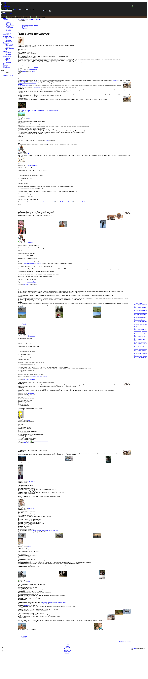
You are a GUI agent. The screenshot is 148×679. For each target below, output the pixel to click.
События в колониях (9, 61)
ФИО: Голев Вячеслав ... (140, 357)
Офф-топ (30, 19)
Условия (8, 40)
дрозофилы (33, 379)
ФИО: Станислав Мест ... (140, 342)
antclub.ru (8, 52)
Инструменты (10, 48)
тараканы (36, 67)
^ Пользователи (38, 110)
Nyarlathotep (31, 336)
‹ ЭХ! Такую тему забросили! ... (26, 110)
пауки (47, 140)
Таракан (33, 71)
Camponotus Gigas (31, 282)
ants (29, 118)
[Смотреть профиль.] (21, 44)
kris (29, 420)
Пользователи (37, 19)
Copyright (133, 648)
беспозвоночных (25, 85)
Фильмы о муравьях (9, 32)
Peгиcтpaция (6, 67)
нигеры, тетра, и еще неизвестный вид (47, 530)
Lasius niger (50, 602)
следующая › (24, 322)
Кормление (9, 41)
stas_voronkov (31, 481)
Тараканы (24, 28)
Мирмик (30, 154)
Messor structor (63, 602)
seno (29, 581)
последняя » (24, 324)
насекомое (37, 87)
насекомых (24, 80)
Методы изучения (8, 29)
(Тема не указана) (138, 303)
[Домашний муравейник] (16, 9)
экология (39, 263)
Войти (5, 66)
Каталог (5, 51)
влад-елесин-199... (33, 165)
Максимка (31, 508)
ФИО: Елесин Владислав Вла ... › (51, 110)
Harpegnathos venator (48, 201)
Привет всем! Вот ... (139, 320)
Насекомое (25, 26)
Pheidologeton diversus (30, 83)
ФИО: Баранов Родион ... (140, 313)
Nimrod (30, 111)
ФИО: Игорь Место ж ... (140, 329)
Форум (5, 2)
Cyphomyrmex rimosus (66, 201)
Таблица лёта (9, 27)
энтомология (32, 263)
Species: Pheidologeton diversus (30, 25)
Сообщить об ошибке (125, 641)
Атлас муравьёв (10, 20)
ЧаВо (4, 18)
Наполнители (9, 49)
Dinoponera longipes (38, 201)
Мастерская (6, 43)
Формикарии (9, 38)
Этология (26, 263)
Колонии (5, 65)
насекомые (24, 71)
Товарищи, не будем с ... (140, 356)
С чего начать (9, 37)
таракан (114, 80)
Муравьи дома (7, 36)
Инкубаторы (9, 44)
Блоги (7, 59)
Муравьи (5, 19)
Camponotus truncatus (42, 603)
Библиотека (6, 34)
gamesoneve (31, 393)
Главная (20, 19)
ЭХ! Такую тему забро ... (140, 349)
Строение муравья (8, 22)
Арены (8, 47)
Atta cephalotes (82, 201)
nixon (29, 546)
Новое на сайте (7, 56)
